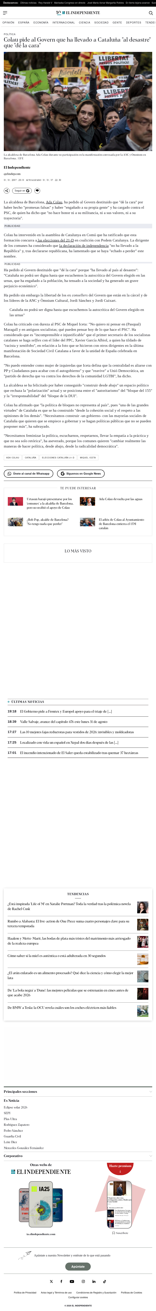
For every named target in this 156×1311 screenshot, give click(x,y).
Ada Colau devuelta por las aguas (120, 499)
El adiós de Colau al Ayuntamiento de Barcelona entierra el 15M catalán (121, 524)
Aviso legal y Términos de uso (56, 1292)
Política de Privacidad (25, 1292)
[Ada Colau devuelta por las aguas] (87, 503)
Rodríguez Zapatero (16, 1125)
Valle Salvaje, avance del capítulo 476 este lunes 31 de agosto (63, 722)
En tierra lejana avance (138, 2)
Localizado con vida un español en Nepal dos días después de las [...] (69, 742)
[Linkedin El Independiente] (94, 1282)
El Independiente (17, 167)
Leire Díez (10, 1142)
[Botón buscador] (151, 13)
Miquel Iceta (88, 457)
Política (10, 34)
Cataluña (30, 457)
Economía (41, 22)
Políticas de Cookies (131, 1292)
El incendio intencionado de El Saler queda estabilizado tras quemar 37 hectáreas (79, 753)
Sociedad (101, 22)
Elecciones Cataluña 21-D (58, 457)
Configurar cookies (78, 1297)
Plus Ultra (10, 1119)
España (23, 22)
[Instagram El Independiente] (83, 1282)
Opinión (8, 22)
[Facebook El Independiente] (61, 1282)
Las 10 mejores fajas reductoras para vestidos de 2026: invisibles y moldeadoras (77, 732)
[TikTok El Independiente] (104, 1282)
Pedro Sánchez (13, 1130)
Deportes (133, 22)
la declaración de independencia (84, 245)
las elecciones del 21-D (55, 240)
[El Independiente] (78, 13)
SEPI (7, 1113)
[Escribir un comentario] (37, 191)
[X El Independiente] (51, 1282)
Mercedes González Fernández (24, 1148)
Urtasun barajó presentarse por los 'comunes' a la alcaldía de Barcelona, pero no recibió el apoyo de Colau (50, 503)
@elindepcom (12, 174)
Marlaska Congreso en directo (69, 2)
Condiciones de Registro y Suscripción (96, 1292)
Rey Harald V (45, 2)
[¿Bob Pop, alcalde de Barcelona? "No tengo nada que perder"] (15, 524)
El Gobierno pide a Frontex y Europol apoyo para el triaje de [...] (66, 711)
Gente (117, 22)
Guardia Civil (12, 1136)
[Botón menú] (5, 13)
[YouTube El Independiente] (72, 1282)
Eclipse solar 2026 (15, 1107)
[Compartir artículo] (7, 191)
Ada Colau (54, 202)
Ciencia (84, 22)
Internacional (64, 22)
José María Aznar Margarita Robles (105, 2)
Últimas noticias (28, 2)
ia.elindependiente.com (41, 1234)
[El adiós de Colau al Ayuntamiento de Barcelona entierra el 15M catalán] (87, 524)
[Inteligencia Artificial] (41, 1226)
